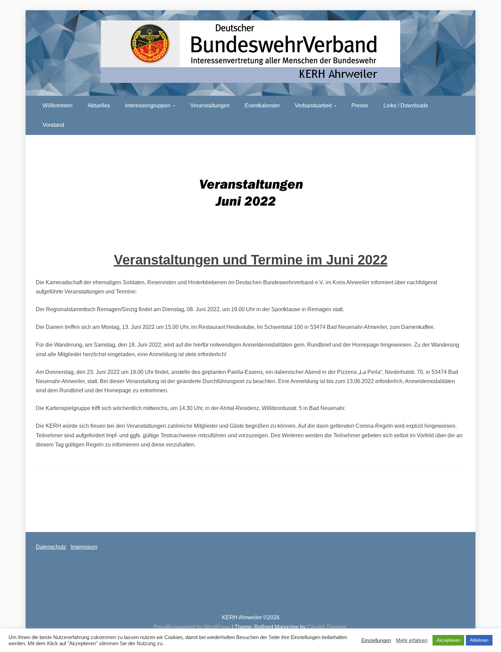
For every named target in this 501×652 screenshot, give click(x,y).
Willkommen (58, 105)
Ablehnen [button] (479, 640)
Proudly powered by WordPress (193, 627)
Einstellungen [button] (376, 640)
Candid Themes (326, 627)
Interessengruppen (147, 105)
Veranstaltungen (210, 105)
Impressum (84, 547)
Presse (359, 105)
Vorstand (53, 125)
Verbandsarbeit (313, 105)
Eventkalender (262, 105)
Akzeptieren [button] (448, 640)
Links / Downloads (405, 105)
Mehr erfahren (411, 640)
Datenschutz (51, 547)
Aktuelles (99, 105)
